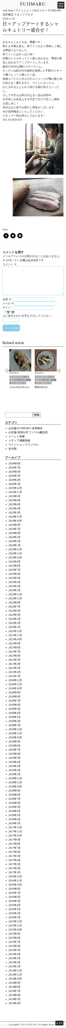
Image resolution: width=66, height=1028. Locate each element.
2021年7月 (14, 651)
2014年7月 (14, 990)
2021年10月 (15, 639)
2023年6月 (14, 573)
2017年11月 (15, 831)
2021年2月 (14, 672)
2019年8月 (14, 745)
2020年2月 (14, 721)
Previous (7, 371)
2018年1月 (14, 823)
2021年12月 (15, 631)
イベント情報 (16, 436)
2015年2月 (14, 962)
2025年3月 (14, 512)
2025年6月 (14, 504)
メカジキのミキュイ (19, 387)
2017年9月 (14, 839)
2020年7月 (14, 700)
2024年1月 (14, 545)
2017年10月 (15, 835)
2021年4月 (14, 663)
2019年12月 (15, 729)
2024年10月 (15, 520)
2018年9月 (14, 790)
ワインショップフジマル (23, 444)
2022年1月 (14, 627)
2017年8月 (14, 843)
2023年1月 (14, 590)
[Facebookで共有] (6, 235)
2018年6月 (14, 802)
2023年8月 (14, 565)
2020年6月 (14, 704)
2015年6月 (14, 946)
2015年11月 (15, 925)
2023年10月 (15, 557)
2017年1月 (14, 872)
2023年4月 (14, 582)
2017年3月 (14, 864)
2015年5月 (14, 950)
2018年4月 (14, 811)
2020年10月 (15, 688)
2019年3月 (14, 766)
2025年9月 (14, 496)
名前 (7, 299)
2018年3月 (14, 815)
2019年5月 (14, 757)
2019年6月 (14, 753)
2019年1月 (14, 774)
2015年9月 (14, 933)
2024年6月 (14, 533)
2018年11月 (15, 782)
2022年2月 (14, 623)
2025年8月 (14, 500)
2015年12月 (15, 921)
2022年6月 (14, 610)
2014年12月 (15, 970)
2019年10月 (15, 737)
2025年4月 (14, 508)
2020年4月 (14, 712)
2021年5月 (14, 659)
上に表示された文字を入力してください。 (28, 315)
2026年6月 (14, 471)
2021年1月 (14, 676)
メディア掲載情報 (19, 440)
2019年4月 (14, 762)
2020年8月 (14, 696)
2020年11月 (15, 684)
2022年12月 (15, 594)
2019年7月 (14, 749)
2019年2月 (14, 770)
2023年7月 (14, 569)
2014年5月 (14, 999)
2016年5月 (14, 901)
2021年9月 (14, 643)
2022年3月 (14, 618)
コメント (10, 264)
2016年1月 (14, 917)
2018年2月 (14, 819)
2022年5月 (14, 614)
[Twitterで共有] (13, 235)
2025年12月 (15, 488)
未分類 (12, 448)
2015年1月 (14, 966)
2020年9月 (14, 692)
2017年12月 (15, 827)
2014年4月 (14, 1003)
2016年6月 (14, 896)
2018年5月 (14, 806)
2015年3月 (14, 958)
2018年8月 (14, 794)
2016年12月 (15, 876)
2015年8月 (14, 937)
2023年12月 (15, 549)
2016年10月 (15, 884)
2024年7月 (14, 528)
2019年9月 (14, 741)
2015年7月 (14, 941)
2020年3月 (14, 717)
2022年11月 (15, 598)
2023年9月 (14, 561)
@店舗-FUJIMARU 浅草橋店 (25, 428)
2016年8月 (14, 888)
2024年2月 (14, 541)
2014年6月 (14, 995)
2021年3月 (14, 667)
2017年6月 (14, 851)
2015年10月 (15, 929)
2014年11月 (15, 974)
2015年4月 (14, 954)
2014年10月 (15, 978)
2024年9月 (14, 524)
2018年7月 (14, 798)
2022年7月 (14, 606)
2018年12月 (15, 778)
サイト (7, 307)
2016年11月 (15, 880)
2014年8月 (14, 986)
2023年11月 (15, 553)
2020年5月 (14, 708)
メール (8, 303)
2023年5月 (14, 578)
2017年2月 (14, 868)
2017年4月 (14, 860)
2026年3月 (14, 483)
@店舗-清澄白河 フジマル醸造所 (28, 432)
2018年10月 (15, 786)
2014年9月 (14, 982)
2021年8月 (14, 647)
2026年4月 (14, 479)
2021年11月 (15, 635)
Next (59, 371)
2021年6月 (14, 655)
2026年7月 (14, 467)
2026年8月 (14, 463)
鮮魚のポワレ (41, 387)
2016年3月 (14, 909)
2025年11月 (15, 492)
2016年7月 (14, 892)
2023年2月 (14, 586)
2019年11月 (15, 733)
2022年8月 (14, 602)
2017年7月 (14, 847)
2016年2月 (14, 913)
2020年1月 (14, 725)
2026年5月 (14, 475)
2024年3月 (14, 537)
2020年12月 (15, 680)
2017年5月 (14, 856)
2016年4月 (14, 905)
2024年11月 (15, 516)
